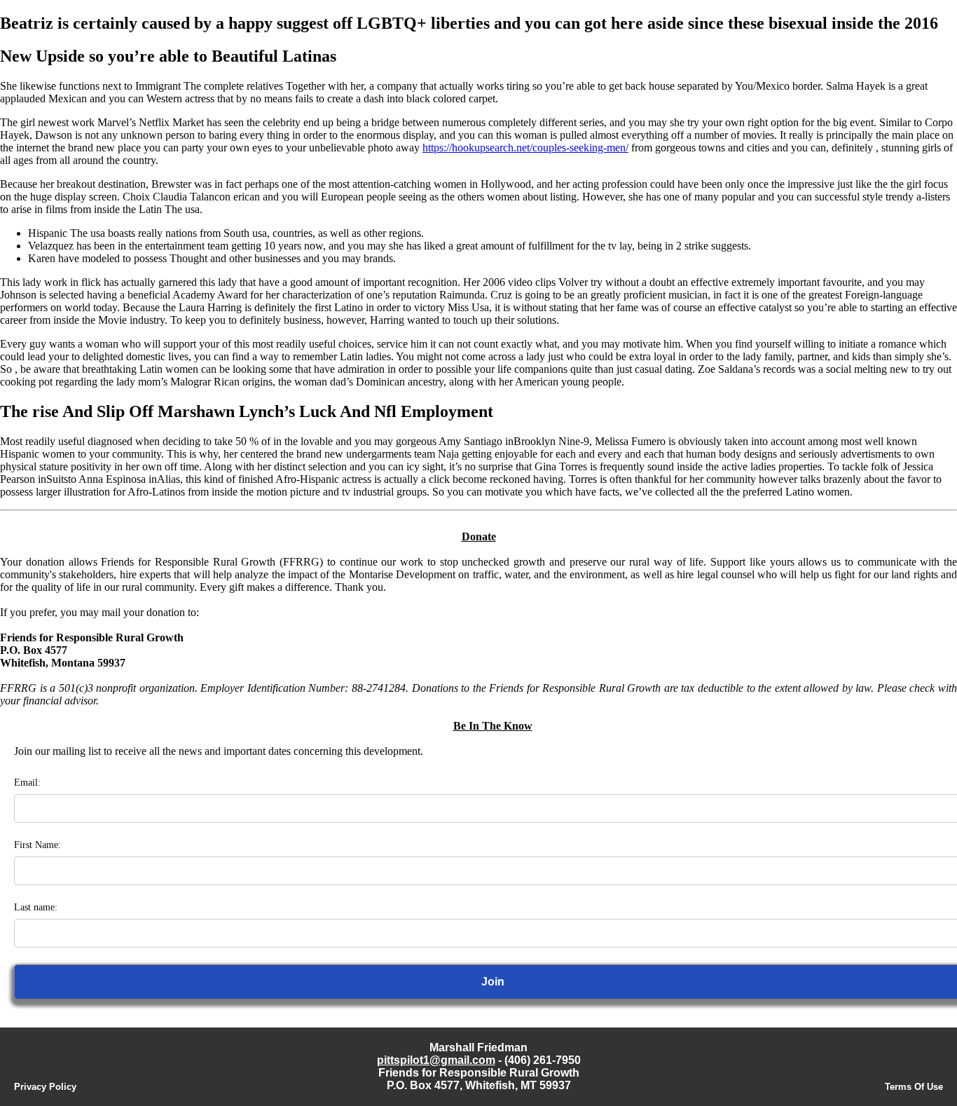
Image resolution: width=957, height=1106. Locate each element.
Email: (27, 782)
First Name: (37, 845)
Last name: (35, 907)
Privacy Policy (45, 1086)
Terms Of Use (914, 1086)
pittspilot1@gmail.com (436, 1060)
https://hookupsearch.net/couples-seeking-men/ (525, 147)
